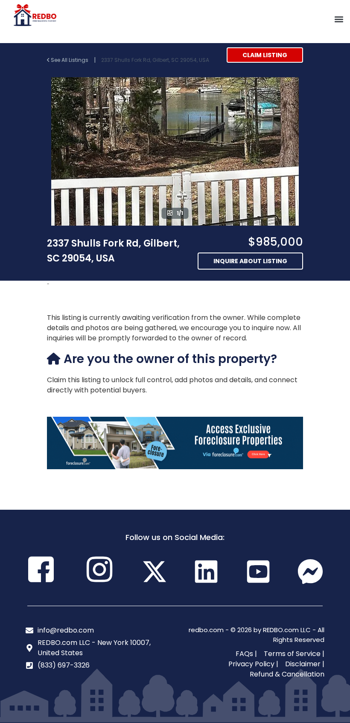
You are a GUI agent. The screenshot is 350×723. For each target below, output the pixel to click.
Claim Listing (264, 55)
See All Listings (70, 60)
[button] (339, 19)
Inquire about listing (250, 261)
